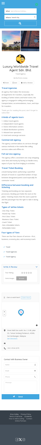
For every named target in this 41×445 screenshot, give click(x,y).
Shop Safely (14, 414)
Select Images (9, 278)
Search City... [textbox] (16, 17)
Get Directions (12, 339)
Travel (8, 247)
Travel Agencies (11, 252)
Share (6, 83)
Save (15, 83)
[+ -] (20, 315)
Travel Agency (11, 257)
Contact (29, 419)
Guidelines (28, 416)
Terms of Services (15, 416)
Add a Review (28, 83)
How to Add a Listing (16, 419)
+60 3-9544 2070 (13, 348)
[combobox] (20, 17)
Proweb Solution (28, 433)
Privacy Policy (26, 414)
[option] (11, 41)
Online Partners (20, 421)
